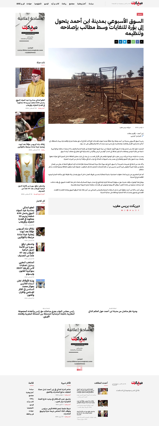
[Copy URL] (142, 42)
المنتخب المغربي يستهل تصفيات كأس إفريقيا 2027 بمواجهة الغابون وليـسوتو (25, 268)
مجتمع (140, 14)
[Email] (116, 42)
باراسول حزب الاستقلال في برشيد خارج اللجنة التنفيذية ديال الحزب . (54, 400)
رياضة (43, 150)
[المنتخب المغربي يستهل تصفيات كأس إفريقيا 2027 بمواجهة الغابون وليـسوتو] (40, 265)
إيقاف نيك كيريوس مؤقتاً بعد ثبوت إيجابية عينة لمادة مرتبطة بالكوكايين (31, 145)
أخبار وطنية (41, 108)
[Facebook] (137, 42)
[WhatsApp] (133, 42)
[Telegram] (125, 42)
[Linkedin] (120, 42)
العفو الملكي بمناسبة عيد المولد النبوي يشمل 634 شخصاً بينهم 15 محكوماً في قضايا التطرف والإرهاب (30, 103)
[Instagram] (135, 210)
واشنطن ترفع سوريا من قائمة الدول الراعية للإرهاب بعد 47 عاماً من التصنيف (31, 188)
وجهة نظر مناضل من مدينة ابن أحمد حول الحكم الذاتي (112, 311)
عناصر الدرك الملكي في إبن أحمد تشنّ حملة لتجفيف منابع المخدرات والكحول (54, 390)
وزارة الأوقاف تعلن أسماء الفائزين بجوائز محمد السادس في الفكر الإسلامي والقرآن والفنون (25, 288)
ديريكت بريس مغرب (125, 127)
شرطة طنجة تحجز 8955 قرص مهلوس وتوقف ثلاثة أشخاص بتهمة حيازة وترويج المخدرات (55, 411)
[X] (129, 42)
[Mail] (130, 210)
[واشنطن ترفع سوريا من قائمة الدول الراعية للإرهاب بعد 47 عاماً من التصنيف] (30, 168)
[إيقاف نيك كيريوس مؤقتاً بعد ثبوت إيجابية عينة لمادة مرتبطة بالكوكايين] (30, 126)
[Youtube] (122, 210)
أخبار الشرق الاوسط (39, 194)
